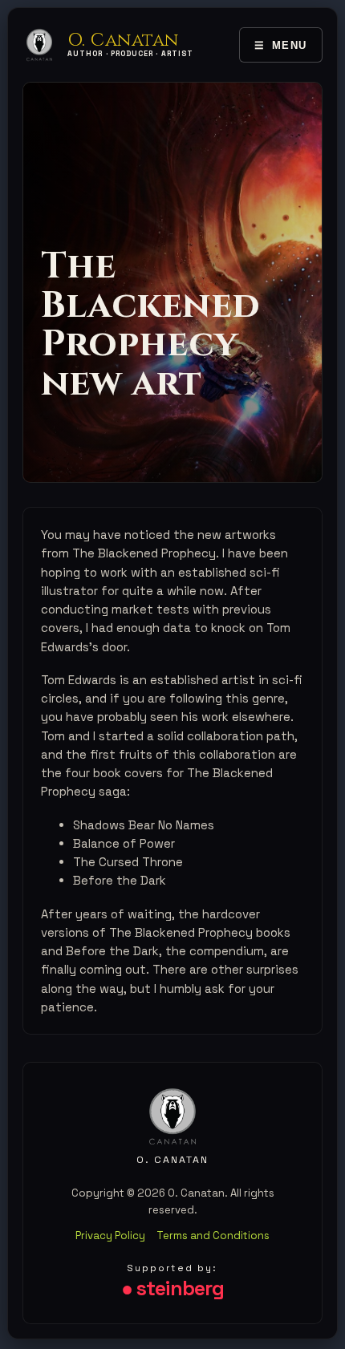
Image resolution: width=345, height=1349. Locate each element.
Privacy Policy (110, 1235)
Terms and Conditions (213, 1235)
